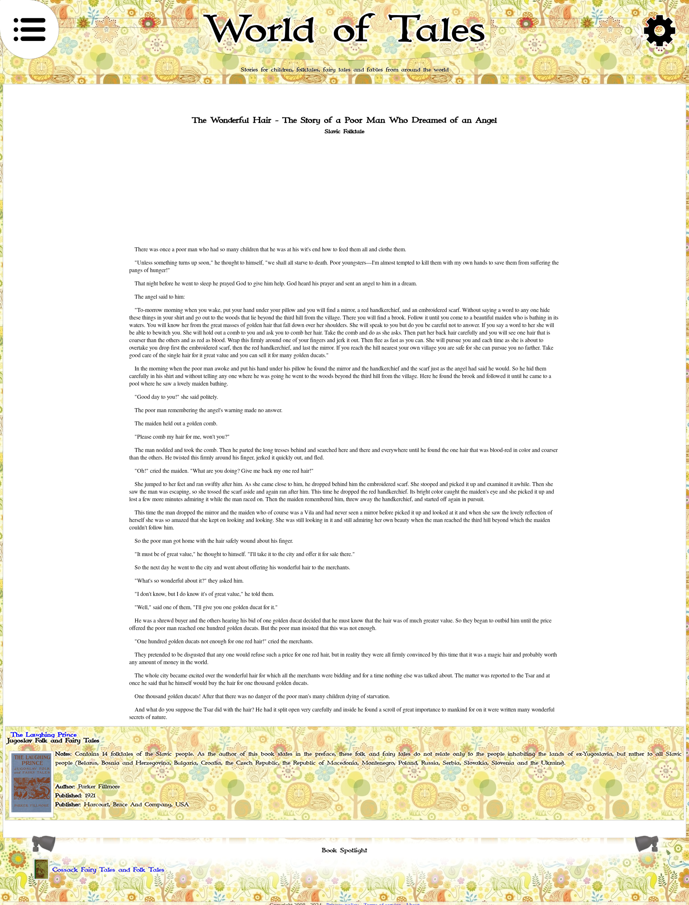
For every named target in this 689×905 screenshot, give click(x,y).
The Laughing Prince (43, 735)
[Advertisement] (344, 189)
